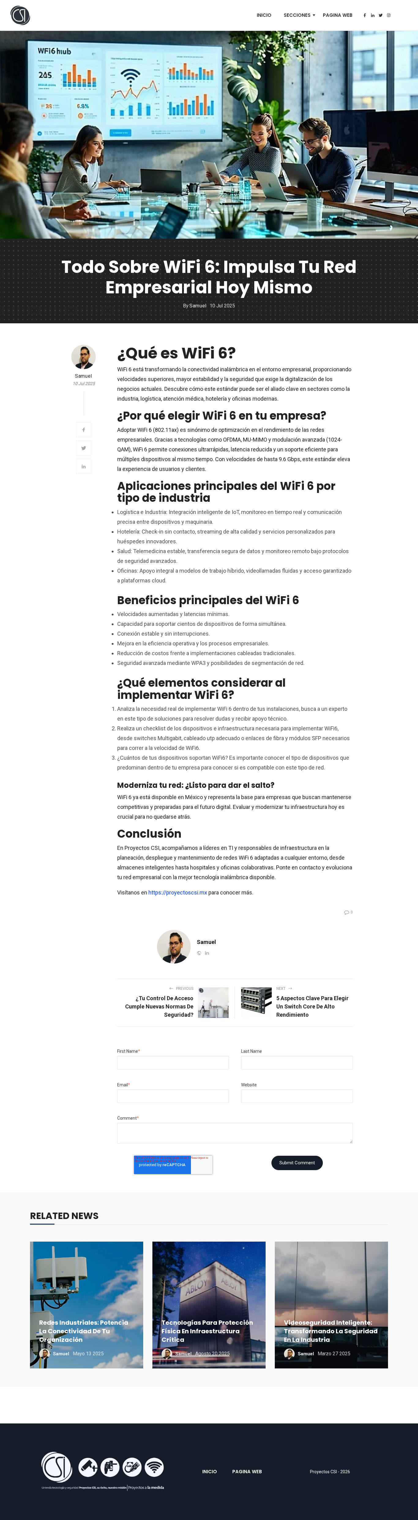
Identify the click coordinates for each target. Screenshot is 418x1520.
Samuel (198, 305)
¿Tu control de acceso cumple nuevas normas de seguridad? (159, 1006)
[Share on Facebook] (83, 429)
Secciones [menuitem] (297, 15)
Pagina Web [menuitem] (338, 15)
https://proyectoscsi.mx (177, 892)
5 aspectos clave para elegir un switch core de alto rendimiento (312, 1006)
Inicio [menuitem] (264, 15)
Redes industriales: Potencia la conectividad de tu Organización (83, 1331)
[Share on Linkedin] (83, 466)
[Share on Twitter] (83, 448)
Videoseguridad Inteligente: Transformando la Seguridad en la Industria (331, 1331)
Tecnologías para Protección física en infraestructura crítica (207, 1331)
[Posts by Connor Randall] (83, 357)
